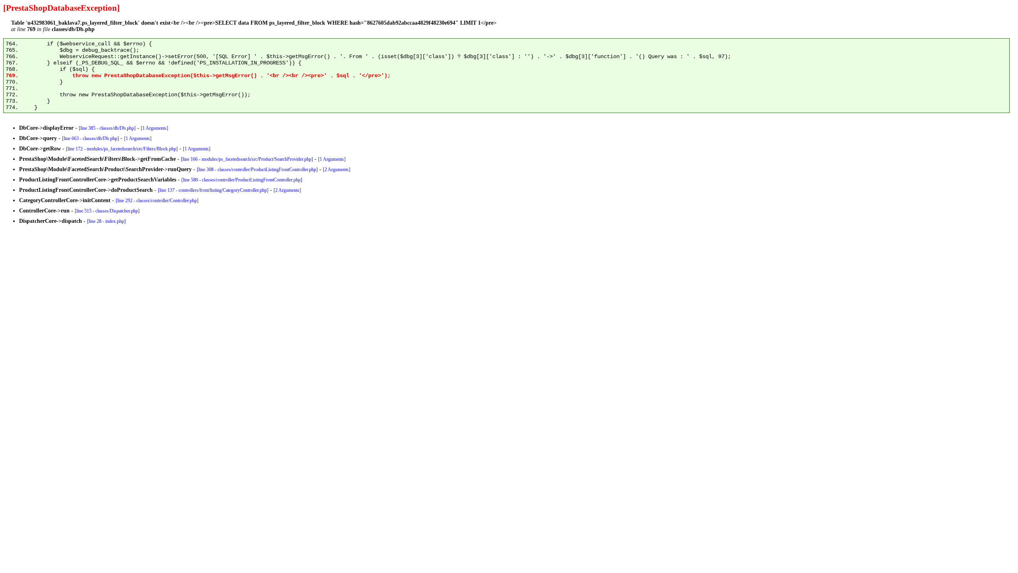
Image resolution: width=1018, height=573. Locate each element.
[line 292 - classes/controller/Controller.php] (157, 200)
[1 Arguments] (154, 128)
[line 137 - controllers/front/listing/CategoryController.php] (213, 190)
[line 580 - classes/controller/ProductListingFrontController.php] (241, 180)
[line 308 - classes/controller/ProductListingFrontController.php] (257, 169)
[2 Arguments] (336, 169)
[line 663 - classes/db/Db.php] (90, 138)
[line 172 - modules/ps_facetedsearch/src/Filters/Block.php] (122, 149)
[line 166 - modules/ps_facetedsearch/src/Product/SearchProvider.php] (247, 159)
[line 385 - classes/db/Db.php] (107, 128)
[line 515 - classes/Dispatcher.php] (107, 211)
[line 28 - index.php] (106, 221)
